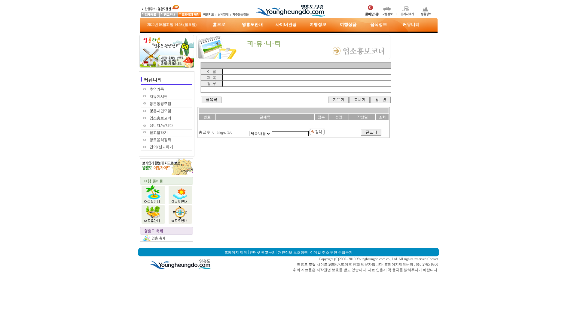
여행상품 (348, 24)
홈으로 (219, 24)
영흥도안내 (252, 24)
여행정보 (318, 24)
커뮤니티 (411, 24)
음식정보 (378, 24)
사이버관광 (286, 24)
